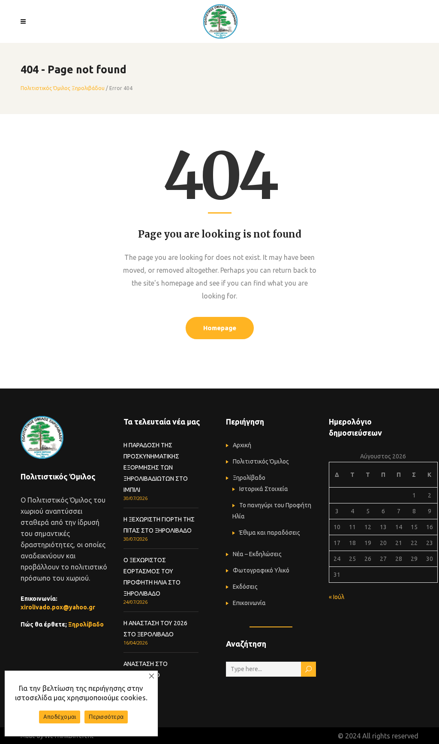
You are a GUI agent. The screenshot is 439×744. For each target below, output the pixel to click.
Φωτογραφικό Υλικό (261, 570)
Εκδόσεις (245, 586)
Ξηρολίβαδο (86, 624)
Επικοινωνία (249, 602)
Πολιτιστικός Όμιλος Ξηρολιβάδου (63, 88)
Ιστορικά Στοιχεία (263, 488)
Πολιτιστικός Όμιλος (261, 461)
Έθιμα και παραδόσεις (269, 532)
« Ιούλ (336, 596)
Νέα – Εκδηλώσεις (257, 554)
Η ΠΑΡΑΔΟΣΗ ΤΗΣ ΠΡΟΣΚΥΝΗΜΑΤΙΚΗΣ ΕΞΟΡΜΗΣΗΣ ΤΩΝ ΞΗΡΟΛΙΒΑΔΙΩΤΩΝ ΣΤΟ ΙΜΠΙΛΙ (155, 467)
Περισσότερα (106, 716)
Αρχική (242, 445)
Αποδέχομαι (59, 716)
